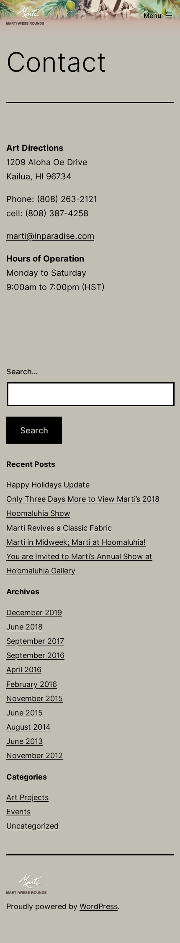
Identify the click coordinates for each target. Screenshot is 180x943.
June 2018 (24, 626)
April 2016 (23, 669)
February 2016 (31, 684)
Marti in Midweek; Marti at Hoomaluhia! (76, 542)
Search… (22, 371)
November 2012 (34, 755)
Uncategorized (32, 825)
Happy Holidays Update (48, 484)
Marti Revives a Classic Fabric (59, 527)
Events (18, 811)
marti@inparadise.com (50, 236)
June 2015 (24, 712)
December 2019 (34, 612)
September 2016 (35, 655)
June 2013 (24, 741)
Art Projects (27, 797)
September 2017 (35, 641)
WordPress (99, 906)
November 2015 (34, 698)
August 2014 (28, 727)
